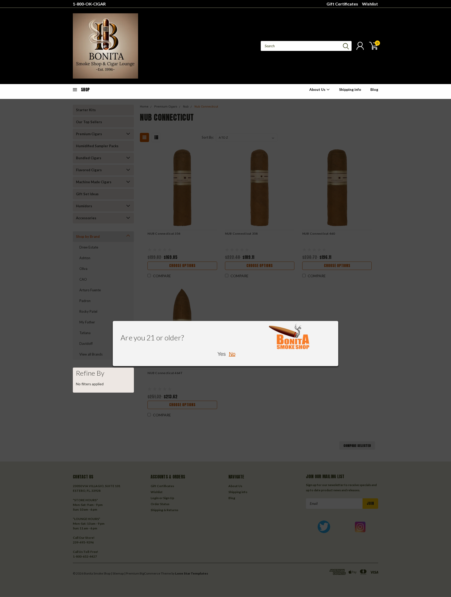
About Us (317, 89)
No (232, 354)
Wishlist (370, 3)
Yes (221, 354)
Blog (374, 89)
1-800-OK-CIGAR (89, 3)
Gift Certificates (342, 3)
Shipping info (350, 89)
